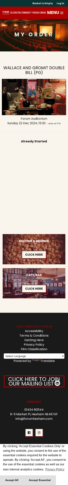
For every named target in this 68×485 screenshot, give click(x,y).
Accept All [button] (11, 480)
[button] (62, 13)
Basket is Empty (42, 3)
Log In (60, 3)
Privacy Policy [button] (54, 469)
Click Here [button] (34, 254)
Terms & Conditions (34, 335)
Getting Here (34, 340)
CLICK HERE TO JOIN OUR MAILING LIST (34, 381)
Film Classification (34, 349)
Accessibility (34, 331)
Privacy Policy (34, 344)
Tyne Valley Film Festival (34, 326)
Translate (47, 361)
